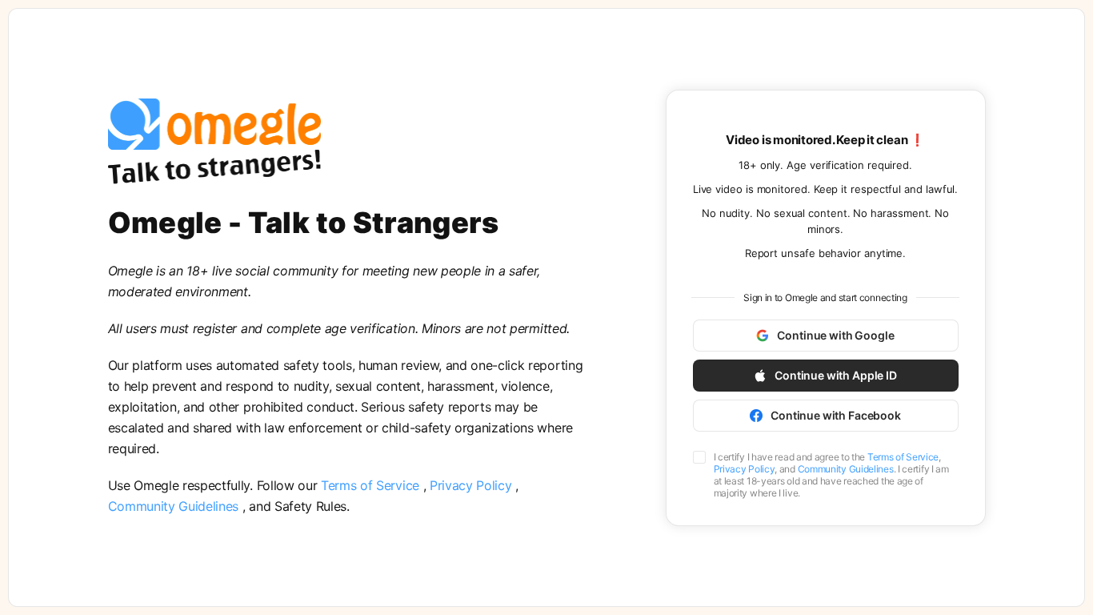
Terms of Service (372, 485)
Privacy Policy (472, 485)
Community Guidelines (175, 506)
